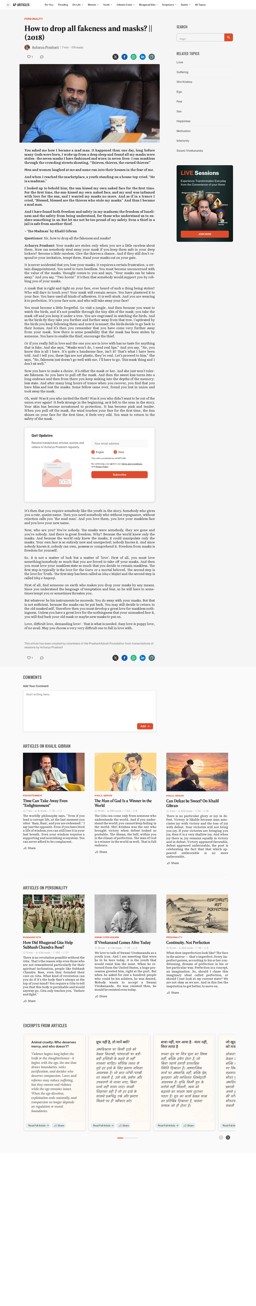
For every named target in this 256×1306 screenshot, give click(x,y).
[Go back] (8, 5)
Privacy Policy (102, 466)
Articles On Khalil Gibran (47, 746)
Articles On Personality (45, 887)
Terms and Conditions (131, 463)
